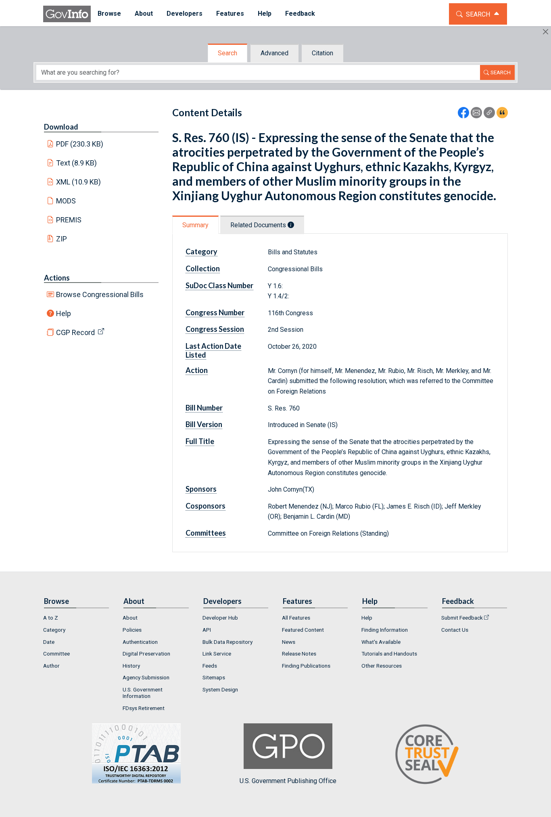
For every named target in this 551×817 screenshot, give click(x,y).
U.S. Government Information (143, 692)
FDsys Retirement (144, 708)
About (130, 617)
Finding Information (384, 629)
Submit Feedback (462, 617)
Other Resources (381, 665)
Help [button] (264, 13)
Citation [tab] (322, 53)
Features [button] (230, 13)
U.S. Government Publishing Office (288, 780)
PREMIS (68, 220)
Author (51, 665)
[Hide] (545, 31)
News (288, 642)
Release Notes (299, 653)
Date (48, 642)
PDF (80, 144)
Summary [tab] (195, 225)
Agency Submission (146, 677)
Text (76, 163)
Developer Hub (220, 617)
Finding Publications (306, 665)
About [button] (144, 13)
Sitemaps (213, 677)
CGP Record (75, 332)
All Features (296, 617)
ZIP (61, 239)
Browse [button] (109, 13)
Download (61, 126)
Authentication (140, 642)
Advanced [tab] (274, 53)
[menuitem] (109, 14)
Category (54, 629)
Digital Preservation (146, 653)
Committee (56, 653)
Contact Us (454, 629)
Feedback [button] (300, 13)
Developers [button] (184, 13)
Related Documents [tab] (259, 225)
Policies (132, 629)
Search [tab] (227, 53)
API (206, 629)
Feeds (209, 665)
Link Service (216, 653)
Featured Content (303, 629)
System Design (220, 689)
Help (63, 313)
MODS (66, 201)
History (131, 665)
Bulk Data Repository (227, 642)
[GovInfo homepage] (67, 14)
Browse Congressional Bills (100, 294)
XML (78, 182)
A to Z (50, 617)
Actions (57, 277)
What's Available (381, 642)
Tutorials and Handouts (389, 653)
